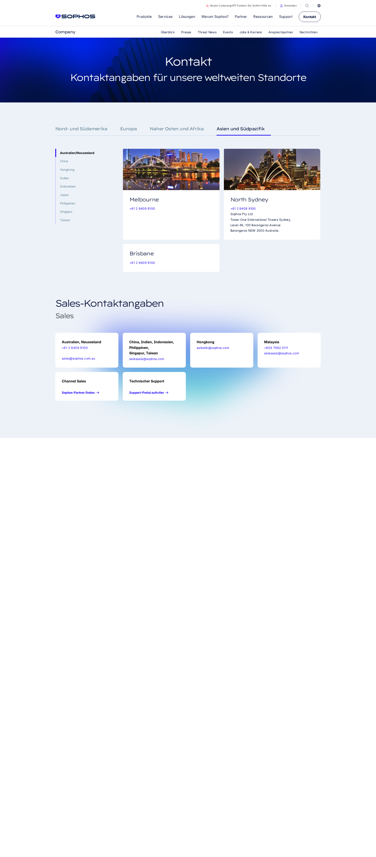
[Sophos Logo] (75, 16)
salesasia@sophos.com (146, 359)
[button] (288, 5)
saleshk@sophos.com (213, 348)
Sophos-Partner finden (78, 392)
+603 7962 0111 (276, 348)
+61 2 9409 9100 (142, 208)
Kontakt (309, 17)
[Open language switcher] (319, 5)
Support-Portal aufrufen (146, 392)
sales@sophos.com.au (78, 358)
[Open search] (307, 5)
